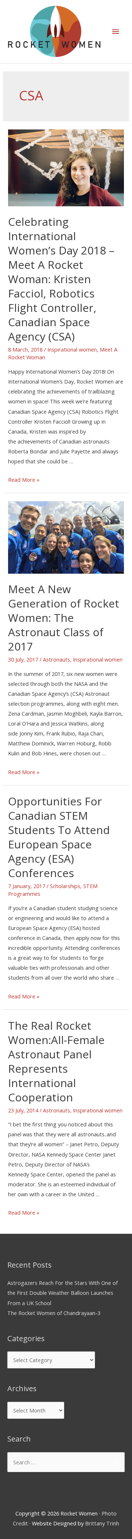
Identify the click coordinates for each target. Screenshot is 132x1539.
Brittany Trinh (102, 1523)
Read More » (24, 479)
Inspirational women (72, 349)
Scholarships (65, 886)
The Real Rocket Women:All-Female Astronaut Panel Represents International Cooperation (56, 1061)
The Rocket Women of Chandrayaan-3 (53, 1313)
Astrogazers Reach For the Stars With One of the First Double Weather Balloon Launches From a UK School (62, 1292)
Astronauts (56, 659)
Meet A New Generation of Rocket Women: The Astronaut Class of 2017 (63, 617)
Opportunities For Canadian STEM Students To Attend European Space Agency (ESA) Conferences (59, 837)
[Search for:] (66, 1462)
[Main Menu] (115, 31)
